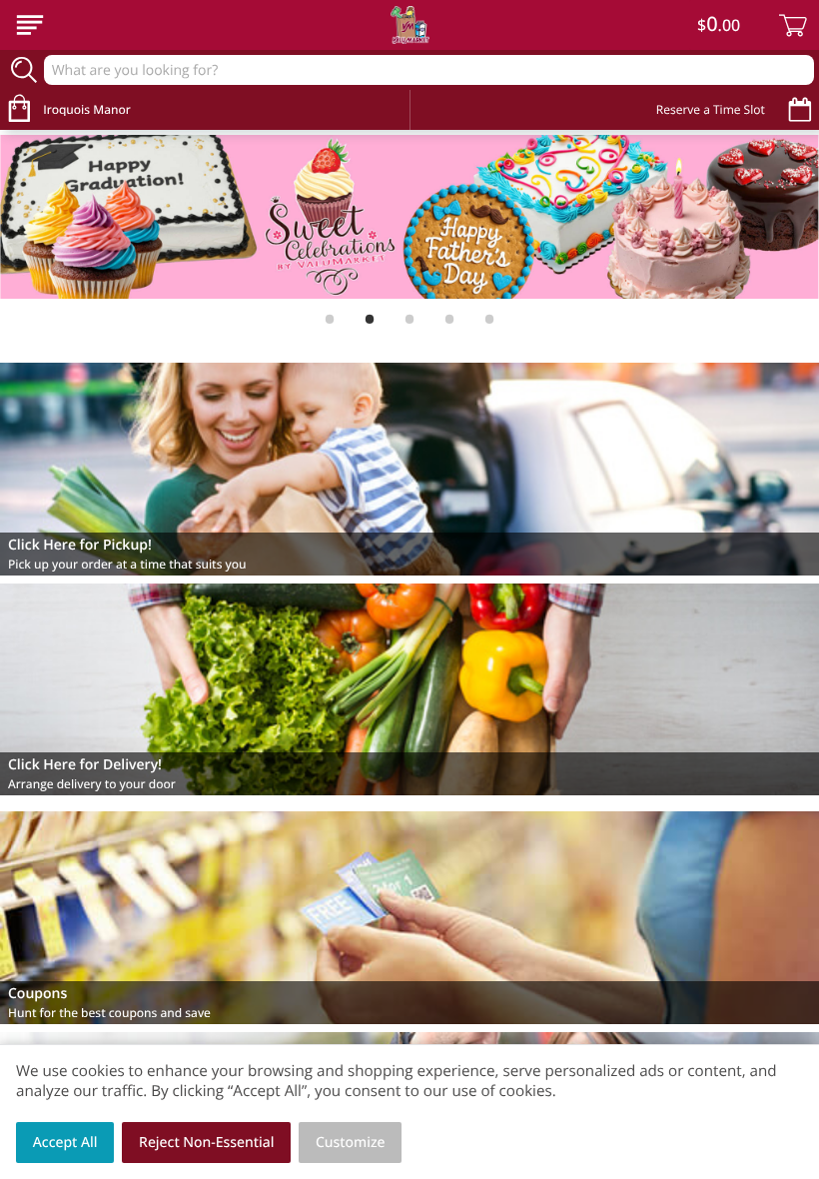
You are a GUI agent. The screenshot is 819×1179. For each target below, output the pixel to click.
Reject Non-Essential (206, 1142)
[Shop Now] (30, 25)
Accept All (65, 1142)
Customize (351, 1142)
